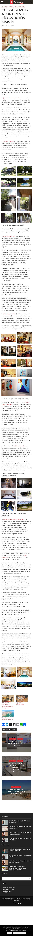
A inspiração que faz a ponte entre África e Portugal (19, 850)
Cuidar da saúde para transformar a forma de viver (20, 827)
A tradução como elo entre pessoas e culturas (20, 839)
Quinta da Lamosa (8, 141)
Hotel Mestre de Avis (9, 236)
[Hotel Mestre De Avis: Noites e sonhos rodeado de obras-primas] (8, 698)
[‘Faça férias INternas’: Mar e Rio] (8, 713)
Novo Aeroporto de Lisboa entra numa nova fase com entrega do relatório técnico (16, 767)
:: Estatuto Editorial (7, 891)
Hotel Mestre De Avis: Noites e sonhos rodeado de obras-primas (7, 705)
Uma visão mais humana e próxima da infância (19, 821)
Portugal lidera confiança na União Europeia (16, 744)
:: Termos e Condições (8, 889)
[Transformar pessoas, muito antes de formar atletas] (5, 834)
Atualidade (5, 7)
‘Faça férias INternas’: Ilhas (20, 703)
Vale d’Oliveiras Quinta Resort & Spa (13, 519)
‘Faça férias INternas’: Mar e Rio (7, 718)
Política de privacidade (19, 933)
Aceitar (9, 933)
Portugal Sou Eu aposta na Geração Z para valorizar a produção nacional (17, 868)
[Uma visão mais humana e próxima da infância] (5, 822)
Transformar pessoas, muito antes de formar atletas (20, 833)
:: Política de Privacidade (8, 887)
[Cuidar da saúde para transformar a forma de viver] (5, 828)
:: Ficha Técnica (6, 893)
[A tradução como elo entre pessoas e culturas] (5, 840)
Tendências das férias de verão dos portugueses (16, 791)
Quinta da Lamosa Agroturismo (12, 98)
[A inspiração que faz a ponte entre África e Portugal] (5, 850)
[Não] (31, 930)
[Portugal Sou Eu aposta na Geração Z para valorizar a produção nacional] (5, 868)
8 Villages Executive (19, 446)
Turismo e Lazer (19, 7)
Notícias (11, 7)
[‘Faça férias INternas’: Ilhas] (22, 698)
